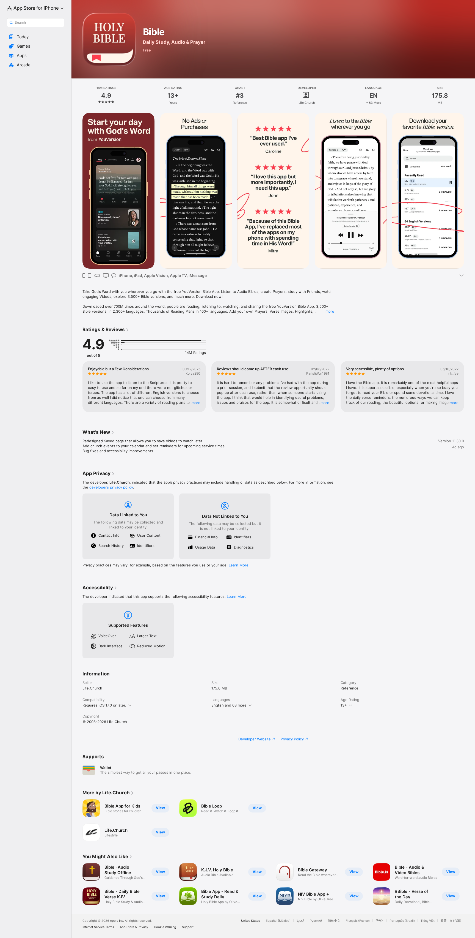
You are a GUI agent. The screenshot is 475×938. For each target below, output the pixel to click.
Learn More (238, 565)
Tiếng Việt (428, 920)
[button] (35, 37)
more (329, 311)
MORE (196, 402)
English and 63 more (229, 705)
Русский (316, 920)
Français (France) (358, 920)
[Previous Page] (77, 191)
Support (188, 927)
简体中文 (334, 920)
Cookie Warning (165, 927)
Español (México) (278, 920)
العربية (300, 920)
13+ (344, 705)
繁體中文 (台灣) (450, 920)
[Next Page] (469, 191)
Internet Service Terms (98, 927)
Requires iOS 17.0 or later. (104, 705)
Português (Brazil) (402, 920)
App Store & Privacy (134, 927)
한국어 (379, 920)
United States (250, 920)
